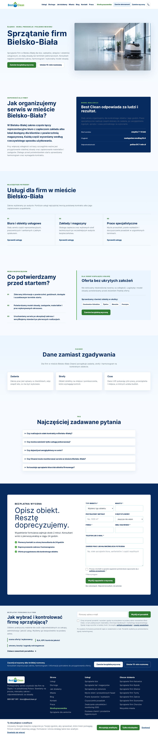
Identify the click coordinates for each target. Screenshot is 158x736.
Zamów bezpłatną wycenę (22, 65)
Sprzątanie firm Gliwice (130, 689)
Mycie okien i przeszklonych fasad (100, 693)
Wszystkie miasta (127, 708)
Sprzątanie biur (91, 681)
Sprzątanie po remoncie (95, 689)
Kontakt (84, 4)
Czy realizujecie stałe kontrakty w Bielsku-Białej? (49, 433)
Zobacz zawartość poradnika (21, 651)
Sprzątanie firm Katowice (131, 681)
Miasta (71, 4)
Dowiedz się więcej (16, 732)
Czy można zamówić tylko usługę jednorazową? (48, 442)
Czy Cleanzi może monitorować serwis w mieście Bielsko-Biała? (56, 459)
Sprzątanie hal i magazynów (97, 685)
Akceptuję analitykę (108, 727)
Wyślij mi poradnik (139, 614)
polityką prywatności (97, 571)
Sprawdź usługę (14, 240)
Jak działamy (62, 4)
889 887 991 (12, 699)
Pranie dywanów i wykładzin (97, 697)
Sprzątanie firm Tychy (129, 693)
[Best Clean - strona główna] (16, 4)
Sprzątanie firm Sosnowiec (131, 700)
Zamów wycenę (138, 4)
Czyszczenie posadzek (95, 700)
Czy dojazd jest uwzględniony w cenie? (45, 450)
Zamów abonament (122, 4)
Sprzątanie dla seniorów (60, 712)
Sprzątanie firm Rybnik (130, 685)
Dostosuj (146, 727)
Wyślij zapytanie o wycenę (100, 580)
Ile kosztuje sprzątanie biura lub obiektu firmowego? (51, 467)
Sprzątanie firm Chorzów (131, 704)
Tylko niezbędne (130, 727)
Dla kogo (51, 4)
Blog (77, 4)
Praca (91, 4)
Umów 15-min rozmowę (51, 65)
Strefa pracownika (104, 4)
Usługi (44, 4)
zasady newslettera (141, 625)
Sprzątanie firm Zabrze (130, 697)
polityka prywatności (124, 625)
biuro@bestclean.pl (28, 699)
